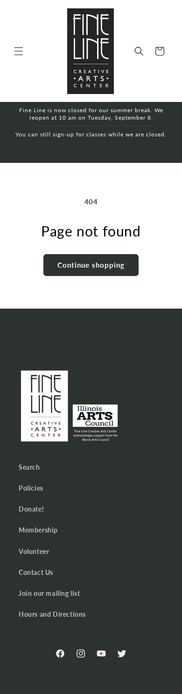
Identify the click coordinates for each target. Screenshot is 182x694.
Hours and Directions (52, 614)
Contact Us (36, 572)
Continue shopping (91, 265)
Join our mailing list (49, 593)
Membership (38, 530)
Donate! (31, 509)
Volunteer (34, 551)
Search (29, 467)
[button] (18, 51)
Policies (31, 488)
